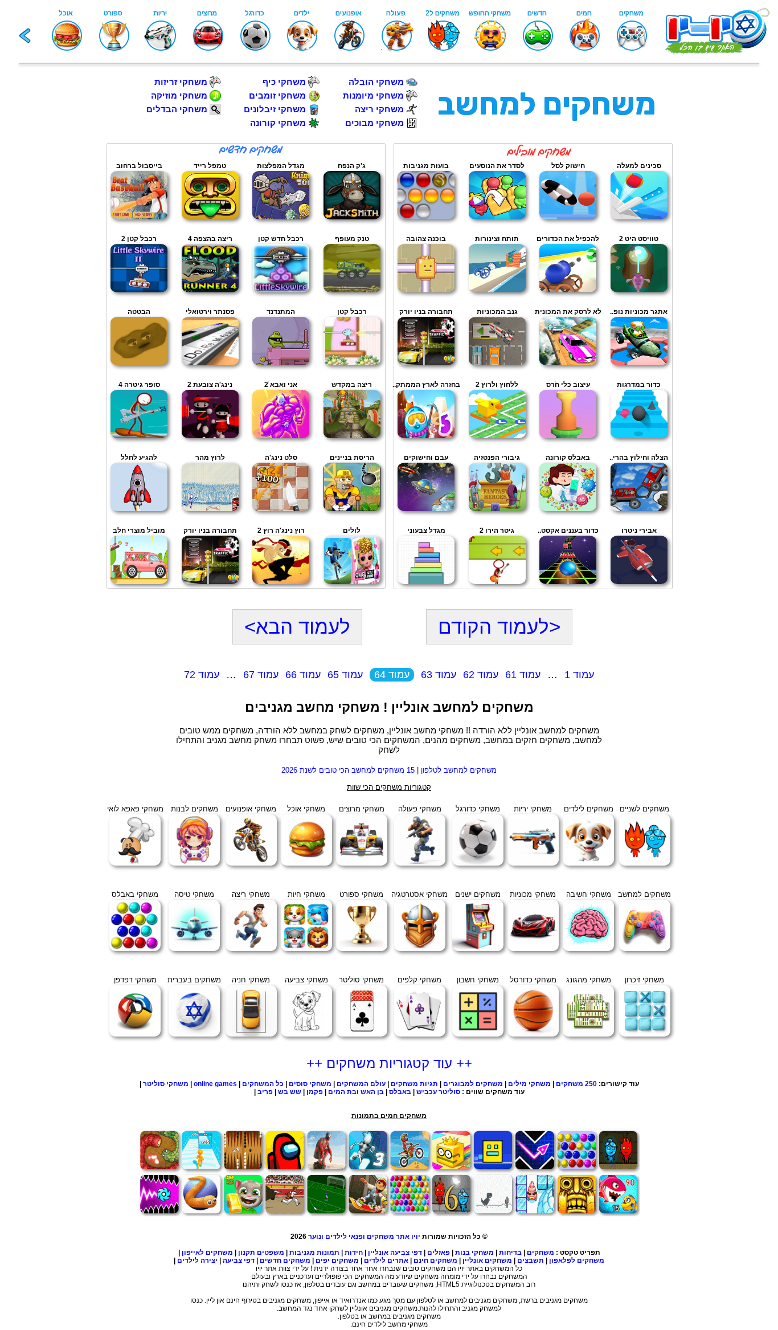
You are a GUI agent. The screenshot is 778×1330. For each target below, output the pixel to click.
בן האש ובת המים (356, 1092)
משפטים (270, 1252)
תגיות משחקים (414, 1084)
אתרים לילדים (386, 1260)
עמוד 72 (201, 674)
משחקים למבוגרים (473, 1084)
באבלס (400, 1092)
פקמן (314, 1092)
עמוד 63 (438, 674)
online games (215, 1084)
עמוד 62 (480, 674)
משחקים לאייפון (207, 1252)
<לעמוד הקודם (499, 626)
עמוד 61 (522, 674)
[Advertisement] (49, 292)
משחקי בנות (474, 1252)
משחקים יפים (337, 1260)
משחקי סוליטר (166, 1084)
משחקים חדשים (285, 1260)
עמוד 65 (345, 674)
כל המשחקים (262, 1084)
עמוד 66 (303, 674)
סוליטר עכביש (438, 1092)
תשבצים (530, 1260)
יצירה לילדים (197, 1260)
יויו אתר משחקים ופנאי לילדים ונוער (364, 1237)
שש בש (289, 1092)
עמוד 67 (261, 674)
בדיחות (510, 1252)
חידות (354, 1252)
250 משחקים (576, 1084)
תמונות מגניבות (314, 1252)
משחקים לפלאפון (576, 1260)
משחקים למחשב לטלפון (459, 770)
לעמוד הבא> (297, 626)
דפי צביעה (239, 1260)
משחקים (540, 1252)
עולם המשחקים (360, 1084)
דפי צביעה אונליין (395, 1252)
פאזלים (438, 1252)
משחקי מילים (529, 1084)
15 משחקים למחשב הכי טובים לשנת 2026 (348, 770)
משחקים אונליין (487, 1260)
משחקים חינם (435, 1260)
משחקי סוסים (310, 1084)
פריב (265, 1092)
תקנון (246, 1252)
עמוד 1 (579, 674)
